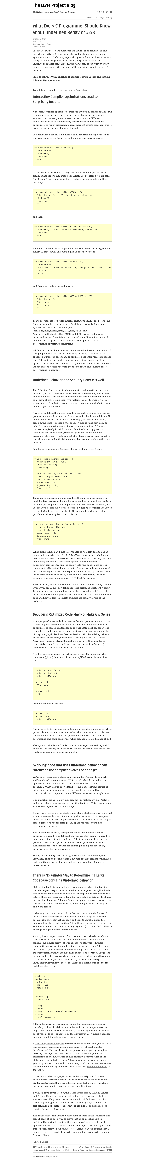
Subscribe (55, 1157)
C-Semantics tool (78, 1092)
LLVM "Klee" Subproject (52, 1076)
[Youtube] (111, 12)
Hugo (49, 1157)
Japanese (65, 90)
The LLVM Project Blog (54, 5)
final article (68, 1128)
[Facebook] (98, 12)
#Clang (48, 44)
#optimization (38, 44)
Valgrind (44, 913)
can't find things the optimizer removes (88, 923)
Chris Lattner (41, 1141)
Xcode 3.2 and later (97, 1066)
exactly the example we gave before (55, 507)
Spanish (80, 90)
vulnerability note (53, 435)
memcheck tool (58, 913)
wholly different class (98, 591)
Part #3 (73, 63)
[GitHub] (103, 12)
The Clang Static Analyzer (49, 1043)
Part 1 (39, 50)
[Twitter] (106, 12)
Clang (46, 1135)
